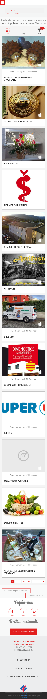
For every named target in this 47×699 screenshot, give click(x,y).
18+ (28, 581)
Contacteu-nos (24, 668)
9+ (24, 581)
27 (34, 581)
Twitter (25, 613)
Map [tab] (23, 34)
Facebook (14, 613)
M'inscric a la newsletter (23, 631)
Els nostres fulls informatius (23, 676)
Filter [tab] (39, 34)
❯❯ (42, 581)
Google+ (36, 613)
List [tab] (8, 34)
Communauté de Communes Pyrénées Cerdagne (23, 696)
